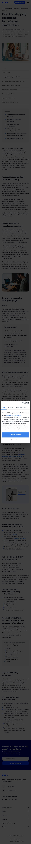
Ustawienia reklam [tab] (21, 407)
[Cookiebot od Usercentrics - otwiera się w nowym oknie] (22, 403)
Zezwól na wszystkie (15, 434)
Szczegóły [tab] (11, 407)
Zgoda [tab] (3, 407)
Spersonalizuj (14, 439)
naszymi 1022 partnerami (13, 415)
